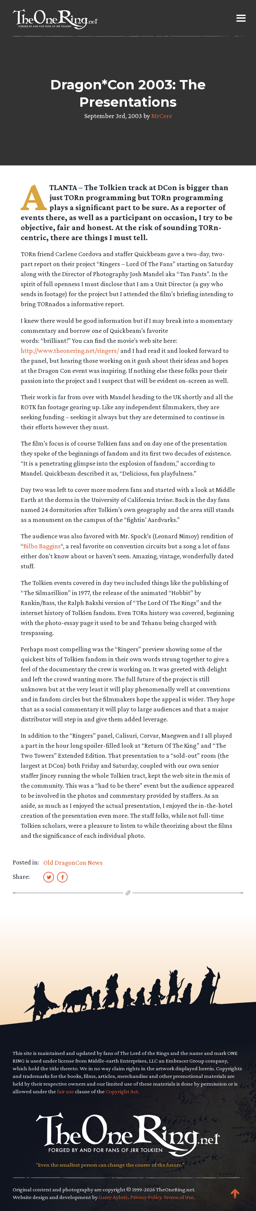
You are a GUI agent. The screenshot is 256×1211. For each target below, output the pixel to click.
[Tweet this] (48, 877)
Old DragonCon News (73, 862)
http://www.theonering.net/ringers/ (70, 350)
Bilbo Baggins (42, 546)
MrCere (161, 115)
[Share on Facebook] (62, 877)
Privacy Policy (146, 1197)
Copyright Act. (122, 1091)
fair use (65, 1091)
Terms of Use (179, 1197)
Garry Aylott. (113, 1197)
